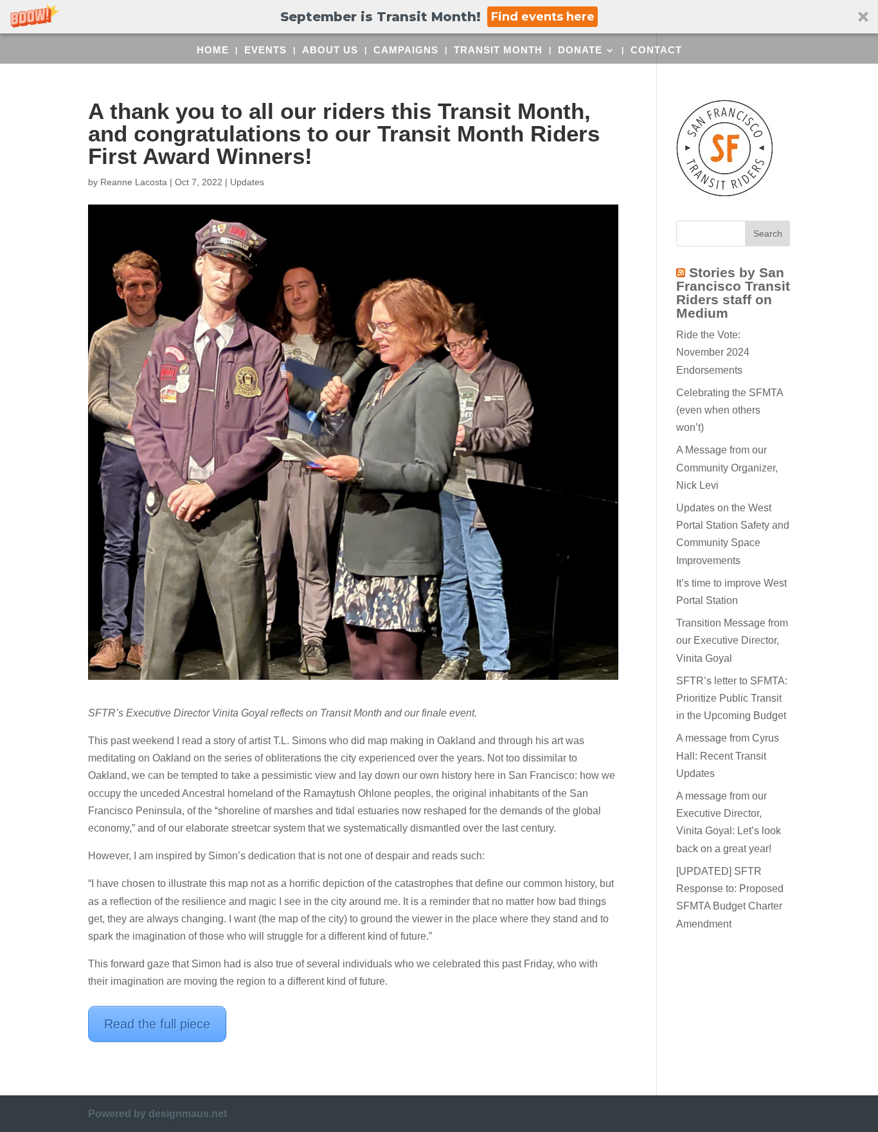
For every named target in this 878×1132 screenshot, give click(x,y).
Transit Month (498, 50)
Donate (580, 50)
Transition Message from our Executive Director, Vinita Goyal (732, 640)
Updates (247, 182)
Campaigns (405, 50)
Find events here (543, 17)
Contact (656, 50)
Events (265, 50)
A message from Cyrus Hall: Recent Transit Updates (727, 755)
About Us (330, 50)
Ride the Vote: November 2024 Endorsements (712, 352)
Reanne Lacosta (133, 182)
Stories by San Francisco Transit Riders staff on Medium (733, 292)
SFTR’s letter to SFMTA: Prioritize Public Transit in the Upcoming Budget (731, 698)
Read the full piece (157, 1024)
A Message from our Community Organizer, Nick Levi (727, 467)
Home (213, 50)
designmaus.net (187, 1113)
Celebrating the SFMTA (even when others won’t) (729, 410)
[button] (439, 16)
